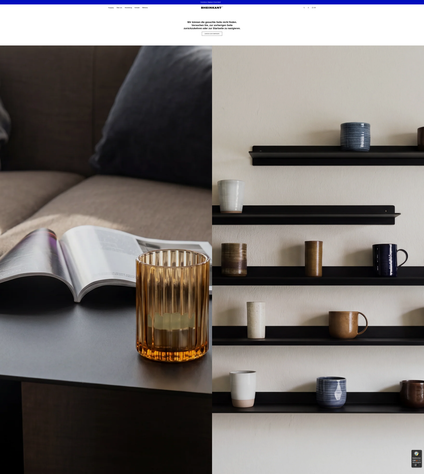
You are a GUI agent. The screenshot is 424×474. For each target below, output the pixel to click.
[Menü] (420, 451)
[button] (304, 7)
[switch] (416, 465)
